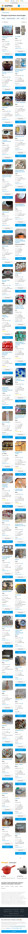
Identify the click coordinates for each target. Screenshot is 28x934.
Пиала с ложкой (19, 764)
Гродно (16, 886)
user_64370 (17, 607)
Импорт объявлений (17, 9)
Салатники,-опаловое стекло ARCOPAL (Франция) (7, 557)
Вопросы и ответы (8, 911)
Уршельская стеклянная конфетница (5, 485)
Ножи (18, 18)
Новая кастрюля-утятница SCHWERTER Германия (20, 241)
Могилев (3, 888)
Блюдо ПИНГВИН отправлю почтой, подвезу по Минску (19, 307)
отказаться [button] (8, 928)
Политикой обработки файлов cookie (18, 926)
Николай (4, 604)
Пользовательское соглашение (11, 909)
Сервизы (4, 451)
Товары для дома (5, 12)
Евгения (3, 533)
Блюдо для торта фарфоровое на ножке (20, 525)
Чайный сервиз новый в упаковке (7, 37)
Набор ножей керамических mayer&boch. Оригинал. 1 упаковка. (7, 389)
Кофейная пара (5, 827)
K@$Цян (3, 329)
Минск (21, 886)
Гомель (12, 886)
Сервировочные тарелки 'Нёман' (19, 489)
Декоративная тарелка (7, 626)
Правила (22, 909)
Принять (14, 931)
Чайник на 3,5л (5, 212)
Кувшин (17, 559)
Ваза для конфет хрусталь (6, 281)
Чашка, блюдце (5, 520)
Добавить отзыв (18, 48)
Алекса (16, 644)
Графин (3, 691)
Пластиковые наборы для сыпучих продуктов (7, 353)
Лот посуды (18, 36)
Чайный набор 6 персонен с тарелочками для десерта (19, 632)
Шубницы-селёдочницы (5, 316)
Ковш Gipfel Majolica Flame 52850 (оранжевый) (8, 878)
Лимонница (5, 107)
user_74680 (17, 572)
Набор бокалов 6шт (19, 136)
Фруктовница (5, 246)
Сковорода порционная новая (6, 140)
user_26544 (4, 84)
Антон (16, 429)
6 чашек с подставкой (20, 102)
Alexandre (4, 257)
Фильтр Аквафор (6, 422)
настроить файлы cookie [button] (17, 928)
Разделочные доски (11, 18)
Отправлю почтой (18, 319)
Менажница (5, 793)
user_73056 (4, 461)
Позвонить (7, 54)
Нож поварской (5, 660)
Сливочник (17, 833)
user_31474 (4, 152)
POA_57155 (17, 83)
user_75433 (17, 253)
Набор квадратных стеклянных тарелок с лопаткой (20, 343)
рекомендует (12, 862)
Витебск (7, 886)
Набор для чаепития (6, 591)
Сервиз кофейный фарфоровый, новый (20, 171)
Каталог (22, 911)
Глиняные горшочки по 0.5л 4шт (7, 72)
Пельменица (18, 595)
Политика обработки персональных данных (14, 915)
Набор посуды (18, 667)
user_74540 (4, 49)
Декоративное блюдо (7, 759)
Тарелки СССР (18, 273)
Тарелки (22, 18)
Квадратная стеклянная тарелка (19, 379)
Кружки (3, 18)
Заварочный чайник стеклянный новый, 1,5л (6, 177)
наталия (3, 672)
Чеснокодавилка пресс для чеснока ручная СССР (20, 417)
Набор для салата (19, 730)
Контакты (16, 911)
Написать (7, 57)
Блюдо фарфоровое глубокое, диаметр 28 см (20, 206)
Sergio (16, 537)
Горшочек (17, 798)
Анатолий (17, 283)
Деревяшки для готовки (18, 453)
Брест (2, 886)
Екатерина (4, 432)
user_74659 (4, 737)
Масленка (4, 725)
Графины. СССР (18, 699)
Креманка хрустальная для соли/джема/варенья (20, 70)
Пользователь (18, 46)
